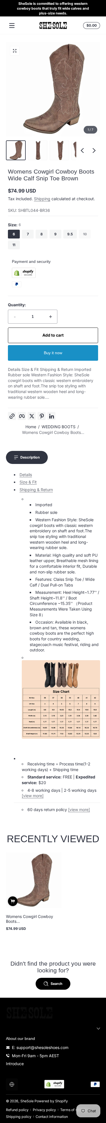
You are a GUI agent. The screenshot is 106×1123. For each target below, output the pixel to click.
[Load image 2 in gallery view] (37, 150)
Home (30, 426)
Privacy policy (44, 1110)
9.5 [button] (70, 234)
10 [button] (85, 234)
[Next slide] (94, 150)
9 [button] (55, 234)
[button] (90, 25)
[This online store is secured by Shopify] (24, 276)
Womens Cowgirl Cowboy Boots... (53, 432)
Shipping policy (18, 1116)
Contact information (52, 1116)
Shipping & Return (36, 489)
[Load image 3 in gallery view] (59, 150)
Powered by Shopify (51, 1101)
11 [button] (13, 245)
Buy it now (53, 353)
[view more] (33, 795)
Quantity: (17, 304)
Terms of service (73, 1110)
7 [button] (28, 234)
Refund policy (17, 1110)
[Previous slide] (82, 150)
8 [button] (41, 234)
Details (26, 474)
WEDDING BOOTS (58, 426)
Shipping (42, 198)
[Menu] (12, 25)
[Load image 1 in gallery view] (16, 150)
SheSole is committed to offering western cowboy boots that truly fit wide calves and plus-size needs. (53, 8)
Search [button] (56, 983)
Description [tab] (30, 457)
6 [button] (14, 234)
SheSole (27, 1101)
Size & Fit (28, 482)
